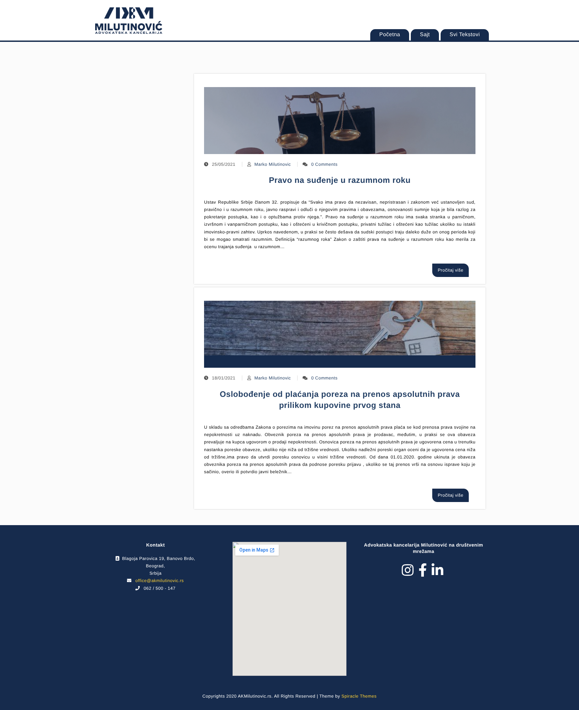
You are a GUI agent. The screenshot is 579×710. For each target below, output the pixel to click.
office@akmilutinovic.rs (159, 580)
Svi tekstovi (465, 35)
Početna (389, 35)
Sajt (425, 35)
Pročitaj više (450, 270)
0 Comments (324, 164)
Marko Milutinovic (272, 164)
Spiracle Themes (359, 696)
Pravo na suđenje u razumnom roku (340, 180)
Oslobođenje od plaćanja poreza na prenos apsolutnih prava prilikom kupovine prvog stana (340, 400)
